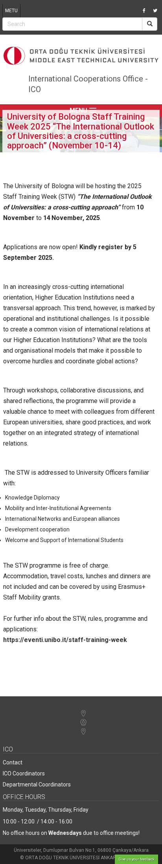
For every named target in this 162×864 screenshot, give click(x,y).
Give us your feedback (137, 859)
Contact (12, 762)
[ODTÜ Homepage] (81, 56)
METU (11, 10)
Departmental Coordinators (37, 784)
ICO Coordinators (24, 773)
